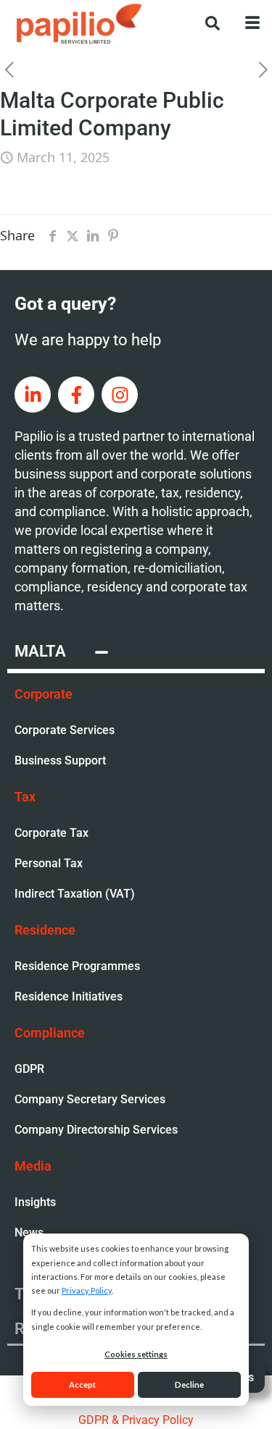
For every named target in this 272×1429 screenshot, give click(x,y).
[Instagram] (120, 394)
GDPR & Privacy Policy (136, 1420)
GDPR (29, 1069)
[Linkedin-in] (33, 394)
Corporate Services (65, 730)
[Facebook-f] (76, 394)
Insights (35, 1202)
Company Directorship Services (96, 1130)
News (29, 1232)
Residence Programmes (77, 966)
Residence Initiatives (69, 996)
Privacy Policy (87, 1290)
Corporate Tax (51, 833)
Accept (82, 1384)
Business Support (60, 760)
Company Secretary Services (90, 1099)
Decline (189, 1384)
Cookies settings (136, 1354)
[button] (205, 21)
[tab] (136, 653)
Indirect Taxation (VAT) (75, 894)
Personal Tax (49, 863)
